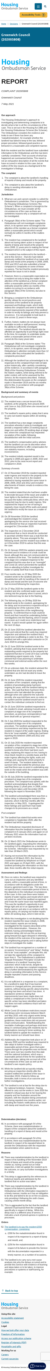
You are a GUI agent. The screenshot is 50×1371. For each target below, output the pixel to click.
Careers (5, 1354)
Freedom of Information (13, 1334)
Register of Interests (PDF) (13, 1342)
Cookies (5, 1322)
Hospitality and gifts (11, 1346)
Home (3, 24)
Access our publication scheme (16, 1338)
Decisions (14, 24)
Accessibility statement (12, 1318)
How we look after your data (15, 1330)
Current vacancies (10, 1359)
